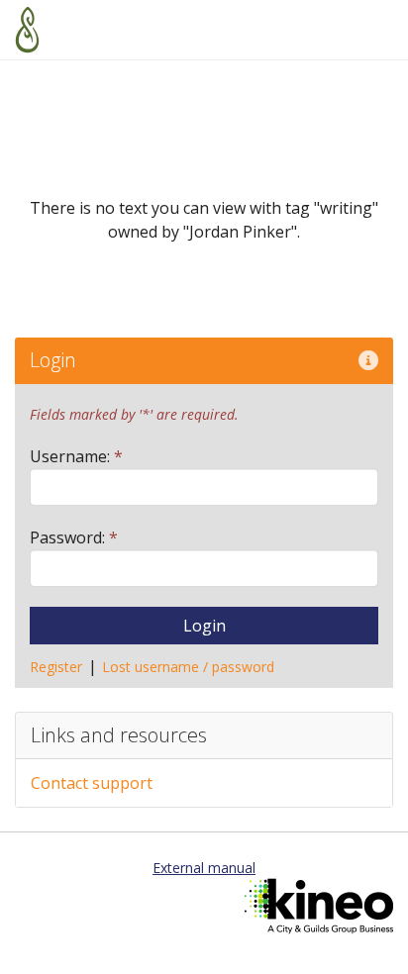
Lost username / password (188, 666)
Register (56, 666)
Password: (74, 537)
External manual (204, 867)
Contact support (92, 783)
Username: (76, 456)
